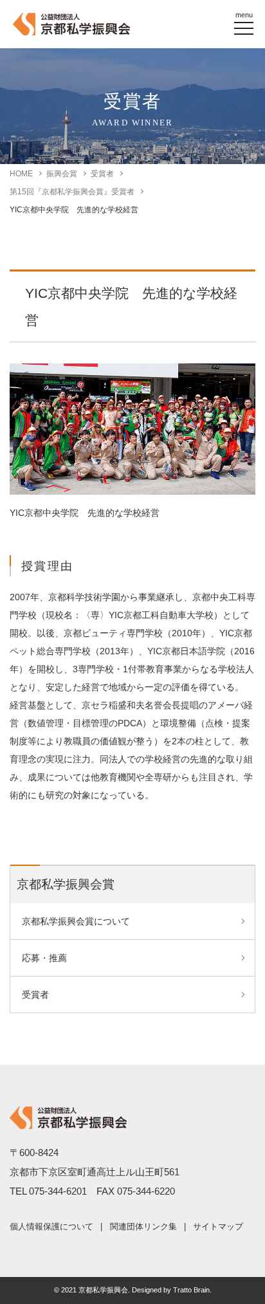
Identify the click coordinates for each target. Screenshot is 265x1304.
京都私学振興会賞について (76, 921)
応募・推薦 (44, 958)
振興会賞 (61, 173)
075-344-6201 (58, 1191)
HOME (21, 173)
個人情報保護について (51, 1226)
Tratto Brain (191, 1290)
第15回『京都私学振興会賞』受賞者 (72, 191)
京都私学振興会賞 (65, 884)
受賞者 (102, 173)
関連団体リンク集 (143, 1226)
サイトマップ (218, 1226)
